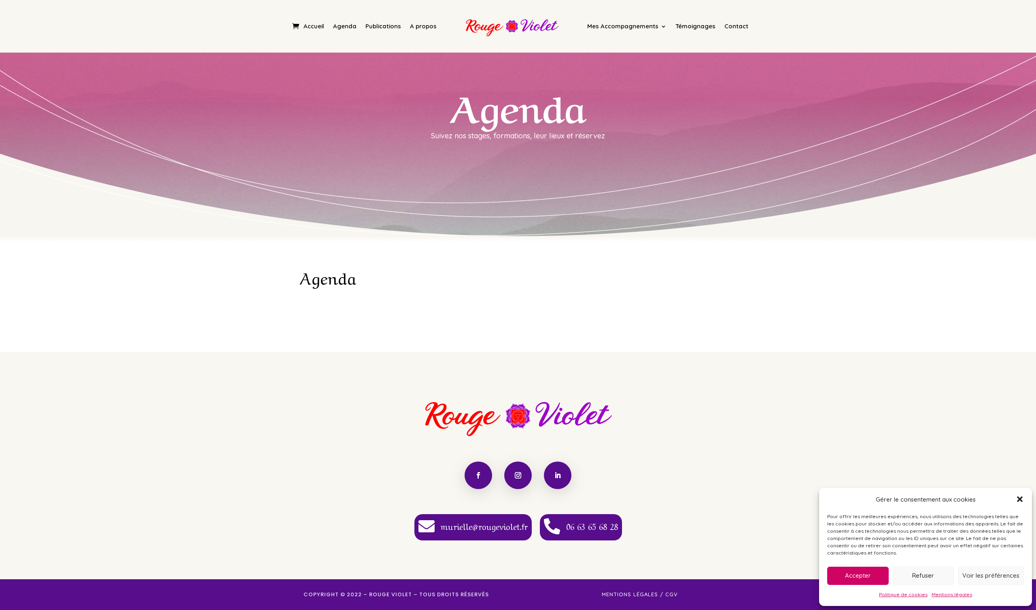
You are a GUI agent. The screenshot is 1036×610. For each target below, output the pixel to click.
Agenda (345, 26)
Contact (736, 26)
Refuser (923, 575)
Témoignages (695, 26)
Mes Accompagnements (622, 26)
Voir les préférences (990, 575)
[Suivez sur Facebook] (478, 475)
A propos (423, 26)
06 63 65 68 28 (592, 526)
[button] (1020, 499)
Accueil (314, 26)
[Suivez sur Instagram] (518, 475)
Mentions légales (952, 594)
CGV (671, 594)
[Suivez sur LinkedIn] (557, 475)
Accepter (858, 575)
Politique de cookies (903, 594)
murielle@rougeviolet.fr (484, 526)
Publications (383, 26)
